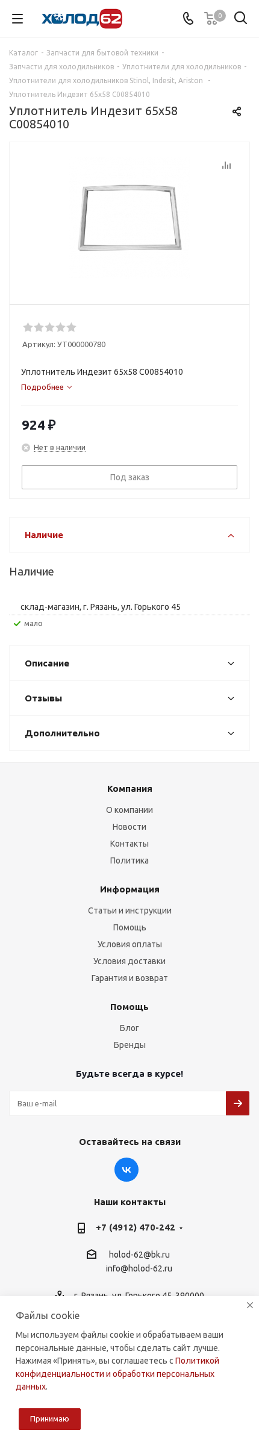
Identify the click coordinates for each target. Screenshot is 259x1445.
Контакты (129, 843)
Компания (129, 788)
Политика (129, 860)
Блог (129, 1028)
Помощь (129, 927)
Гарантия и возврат (130, 978)
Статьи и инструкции (130, 910)
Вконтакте (126, 1170)
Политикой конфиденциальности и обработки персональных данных (117, 1373)
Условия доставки (129, 961)
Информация (130, 889)
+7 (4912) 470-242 (135, 1227)
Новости (129, 827)
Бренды (130, 1045)
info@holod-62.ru (139, 1269)
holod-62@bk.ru (139, 1254)
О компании (129, 810)
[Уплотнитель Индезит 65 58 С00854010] (129, 217)
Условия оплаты (130, 944)
